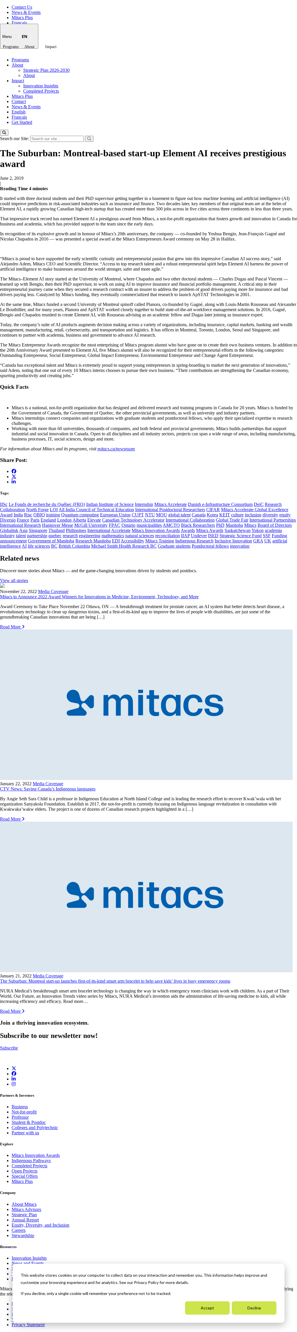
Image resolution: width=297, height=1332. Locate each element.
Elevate (94, 520)
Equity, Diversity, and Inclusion (40, 1225)
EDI (116, 540)
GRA (258, 540)
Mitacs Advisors (26, 1209)
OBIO (39, 514)
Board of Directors (275, 525)
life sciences (39, 546)
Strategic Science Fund (241, 535)
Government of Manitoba (51, 540)
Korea (212, 514)
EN (24, 36)
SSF (267, 535)
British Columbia (74, 546)
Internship (144, 504)
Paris (34, 520)
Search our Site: (15, 138)
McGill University (91, 525)
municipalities (149, 525)
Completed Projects (41, 91)
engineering (89, 535)
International (98, 530)
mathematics (113, 535)
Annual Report (25, 1219)
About (29, 47)
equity (285, 514)
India (18, 514)
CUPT (138, 514)
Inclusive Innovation (233, 540)
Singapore (38, 530)
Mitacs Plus (22, 17)
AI (24, 546)
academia (273, 530)
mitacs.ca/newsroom (116, 448)
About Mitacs (24, 1204)
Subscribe (9, 1047)
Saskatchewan (237, 530)
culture (237, 514)
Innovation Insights (40, 85)
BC (54, 546)
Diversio (8, 520)
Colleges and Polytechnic (35, 1127)
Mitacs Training (159, 540)
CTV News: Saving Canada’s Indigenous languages (47, 788)
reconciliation (167, 535)
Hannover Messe (57, 525)
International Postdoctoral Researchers (170, 509)
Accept (207, 1307)
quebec (54, 535)
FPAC (114, 525)
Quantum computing (80, 514)
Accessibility (132, 540)
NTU (150, 514)
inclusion (253, 514)
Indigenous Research (194, 540)
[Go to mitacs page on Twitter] (14, 476)
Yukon (257, 530)
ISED (213, 535)
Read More (11, 626)
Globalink (9, 530)
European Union (115, 514)
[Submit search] (89, 139)
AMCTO (171, 525)
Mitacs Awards (209, 530)
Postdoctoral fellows (210, 546)
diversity (270, 514)
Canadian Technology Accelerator (133, 520)
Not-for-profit (24, 1111)
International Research (20, 525)
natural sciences (139, 535)
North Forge (37, 509)
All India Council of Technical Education (96, 509)
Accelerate (121, 530)
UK (267, 540)
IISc (4, 504)
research (70, 535)
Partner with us (25, 1132)
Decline (254, 1307)
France (23, 520)
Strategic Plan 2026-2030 (46, 70)
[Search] (4, 133)
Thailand (56, 530)
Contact (19, 101)
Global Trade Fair (232, 520)
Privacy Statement (28, 1324)
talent (21, 535)
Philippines (76, 530)
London (64, 520)
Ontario (128, 525)
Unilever (199, 535)
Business (20, 1106)
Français (19, 22)
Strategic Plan (24, 1214)
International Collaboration (190, 520)
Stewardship (23, 1235)
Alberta (79, 520)
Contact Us (22, 7)
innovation (239, 546)
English (19, 111)
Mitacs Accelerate (170, 504)
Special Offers (25, 1176)
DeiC (259, 504)
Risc (28, 514)
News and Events (28, 1263)
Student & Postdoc (29, 1122)
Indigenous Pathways (31, 1160)
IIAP (185, 535)
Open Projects (24, 1170)
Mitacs (250, 525)
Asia (23, 530)
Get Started (22, 122)
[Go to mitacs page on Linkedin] (14, 481)
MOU (161, 514)
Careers (19, 1230)
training (53, 514)
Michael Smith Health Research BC (124, 546)
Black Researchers (198, 525)
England (48, 520)
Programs (11, 47)
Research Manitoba (93, 540)
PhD (220, 525)
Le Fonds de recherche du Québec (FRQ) (47, 504)
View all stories (14, 580)
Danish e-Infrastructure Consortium (220, 504)
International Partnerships (272, 520)
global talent (179, 514)
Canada (199, 514)
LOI (54, 509)
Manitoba (234, 525)
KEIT (224, 514)
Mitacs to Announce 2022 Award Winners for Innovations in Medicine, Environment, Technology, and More (99, 596)
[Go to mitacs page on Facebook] (14, 471)
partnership (37, 535)
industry (7, 535)
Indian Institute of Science (110, 504)
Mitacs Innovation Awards (156, 530)
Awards (188, 530)
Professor (20, 1117)
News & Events (26, 12)
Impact (51, 47)
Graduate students (174, 546)
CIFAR (213, 509)
